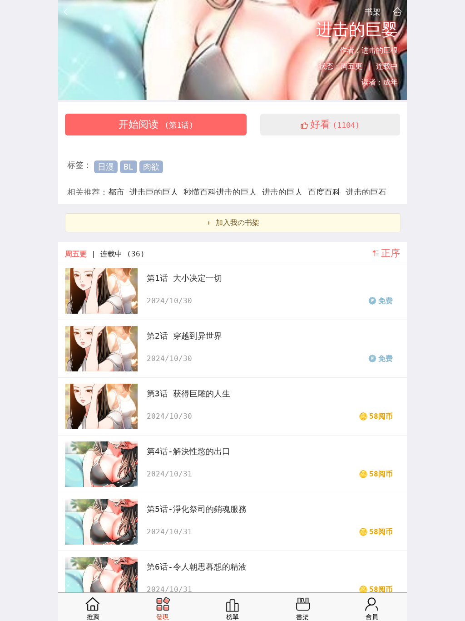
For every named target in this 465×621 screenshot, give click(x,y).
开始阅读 (156, 124)
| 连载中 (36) (105, 254)
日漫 (106, 166)
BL (129, 166)
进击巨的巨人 (156, 192)
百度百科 (327, 192)
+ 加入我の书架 (233, 222)
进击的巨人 (285, 192)
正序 (390, 253)
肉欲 (151, 166)
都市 (118, 192)
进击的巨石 (366, 192)
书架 (373, 11)
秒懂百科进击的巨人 (222, 192)
